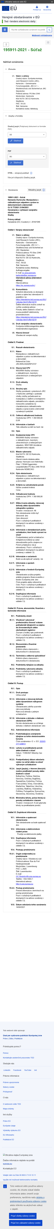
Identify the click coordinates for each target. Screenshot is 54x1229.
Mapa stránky (8, 1109)
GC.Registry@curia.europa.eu (28, 876)
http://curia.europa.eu (24, 884)
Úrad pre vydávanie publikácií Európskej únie (22, 1036)
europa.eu (7, 1164)
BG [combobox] (11, 157)
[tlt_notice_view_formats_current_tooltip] (43, 190)
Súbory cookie (8, 1087)
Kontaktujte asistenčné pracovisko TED (18, 1058)
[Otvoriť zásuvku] (6, 44)
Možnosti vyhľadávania (42, 35)
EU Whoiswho (8, 1135)
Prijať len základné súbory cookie (26, 1223)
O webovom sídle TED (12, 1104)
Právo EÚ (7, 1121)
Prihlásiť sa (37, 10)
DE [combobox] (11, 135)
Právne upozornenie (11, 1082)
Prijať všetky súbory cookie (23, 1216)
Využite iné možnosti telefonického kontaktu (20, 1180)
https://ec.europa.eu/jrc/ (25, 285)
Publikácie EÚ (8, 1140)
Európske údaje (9, 1126)
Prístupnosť (7, 1092)
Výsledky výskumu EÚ (11, 1130)
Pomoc (6, 1053)
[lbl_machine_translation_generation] (31, 173)
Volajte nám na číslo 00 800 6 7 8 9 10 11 (19, 1175)
